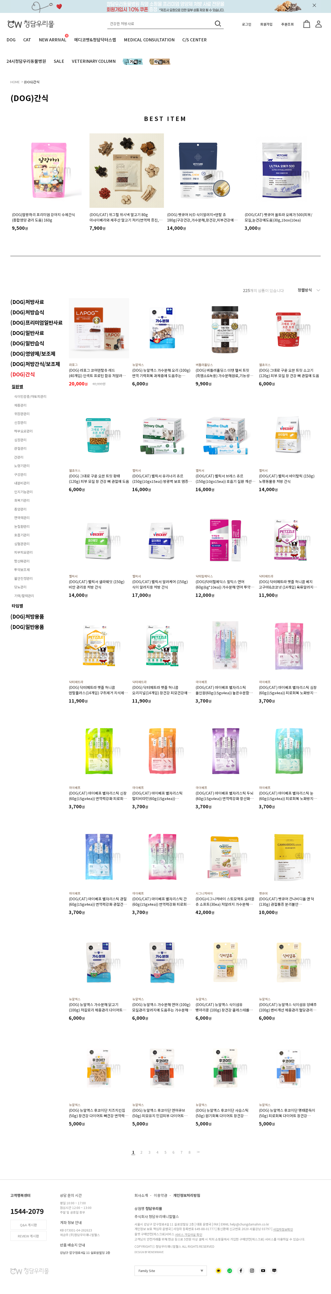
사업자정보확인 (283, 1229)
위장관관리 (22, 413)
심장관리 (20, 439)
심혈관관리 (22, 543)
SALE (59, 61)
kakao (218, 1271)
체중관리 (20, 405)
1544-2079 (27, 1211)
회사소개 (141, 1195)
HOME (15, 81)
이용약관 (160, 1195)
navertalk (230, 1271)
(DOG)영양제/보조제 (32, 353)
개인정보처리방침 (186, 1195)
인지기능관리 (23, 491)
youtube (263, 1271)
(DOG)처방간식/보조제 (35, 364)
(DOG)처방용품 (27, 616)
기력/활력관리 (24, 595)
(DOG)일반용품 (27, 626)
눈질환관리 (22, 526)
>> (198, 1152)
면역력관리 (22, 517)
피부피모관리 (23, 552)
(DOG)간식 (32, 81)
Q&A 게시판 (28, 1224)
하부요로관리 (23, 431)
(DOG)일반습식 (27, 343)
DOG (11, 39)
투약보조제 (22, 569)
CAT (27, 39)
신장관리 (20, 422)
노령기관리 (22, 465)
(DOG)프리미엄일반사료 (36, 322)
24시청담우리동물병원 (26, 61)
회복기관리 (22, 500)
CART (306, 24)
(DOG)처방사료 (27, 302)
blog (274, 1271)
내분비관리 (22, 483)
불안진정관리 (23, 578)
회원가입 (266, 24)
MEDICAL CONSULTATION (149, 39)
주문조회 (287, 24)
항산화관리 (22, 561)
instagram (252, 1271)
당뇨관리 (20, 586)
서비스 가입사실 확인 (188, 1234)
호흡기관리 (22, 534)
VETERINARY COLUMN (94, 61)
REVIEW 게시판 (28, 1236)
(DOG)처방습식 (27, 312)
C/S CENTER (194, 39)
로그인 (246, 24)
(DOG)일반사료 (27, 333)
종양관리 (20, 509)
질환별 (17, 386)
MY (318, 24)
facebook (241, 1271)
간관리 (19, 457)
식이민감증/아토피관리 (30, 396)
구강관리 (20, 474)
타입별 (17, 606)
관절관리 (20, 448)
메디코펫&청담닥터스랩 (95, 39)
